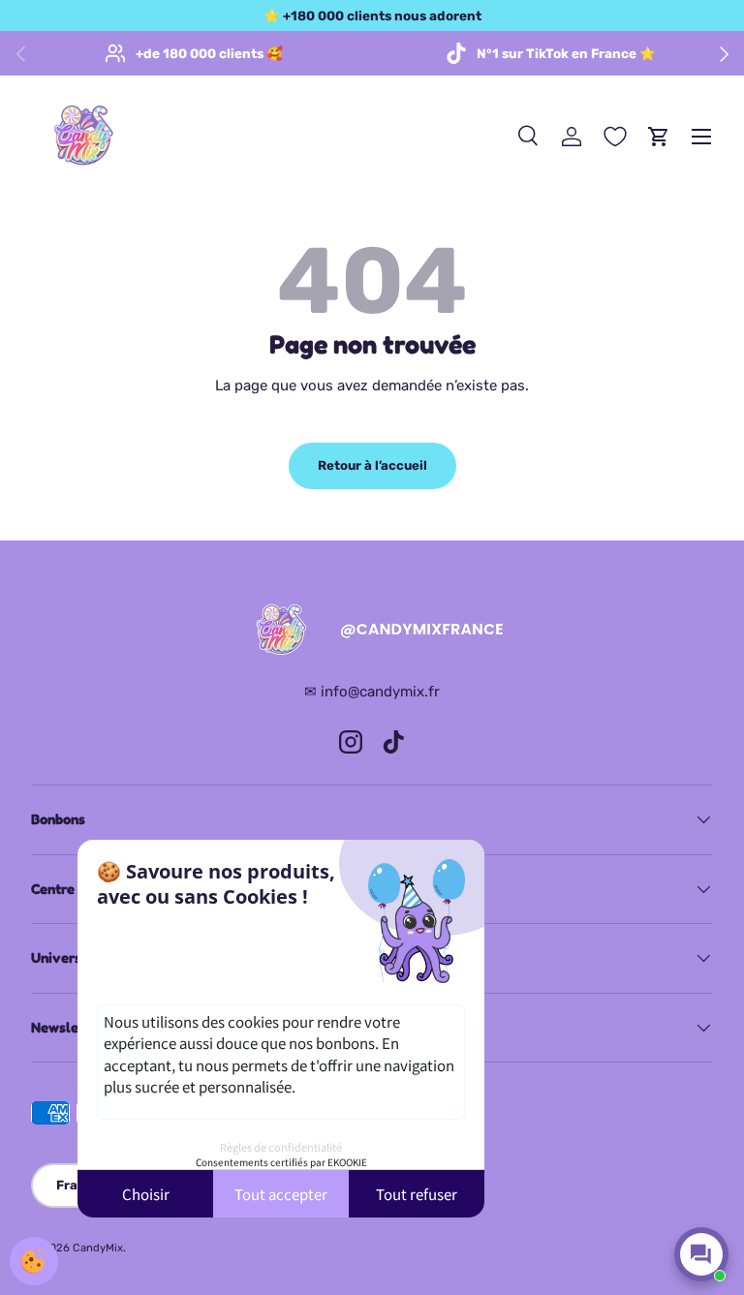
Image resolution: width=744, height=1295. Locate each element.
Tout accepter (280, 1194)
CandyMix (98, 1247)
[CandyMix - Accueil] (372, 630)
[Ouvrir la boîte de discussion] (701, 1254)
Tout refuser (416, 1194)
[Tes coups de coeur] (615, 136)
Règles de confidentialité (281, 1147)
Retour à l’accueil (372, 465)
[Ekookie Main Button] (34, 1261)
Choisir (146, 1194)
